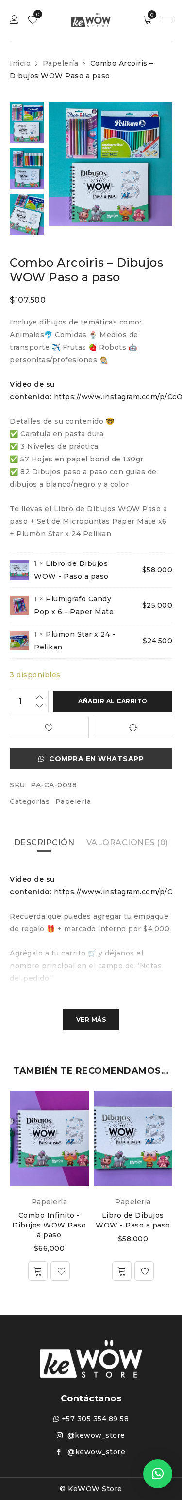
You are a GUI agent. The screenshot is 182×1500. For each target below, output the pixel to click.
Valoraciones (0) (127, 842)
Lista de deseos (37, 14)
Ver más (91, 1019)
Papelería (61, 63)
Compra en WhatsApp (96, 758)
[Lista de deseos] (60, 1271)
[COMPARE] (133, 727)
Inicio (20, 63)
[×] (157, 1473)
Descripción (44, 842)
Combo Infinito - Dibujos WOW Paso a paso (49, 1225)
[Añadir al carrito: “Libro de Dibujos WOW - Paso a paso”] (122, 1271)
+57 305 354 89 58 (94, 1419)
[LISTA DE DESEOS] (49, 727)
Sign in (14, 20)
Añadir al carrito (113, 701)
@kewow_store (94, 1435)
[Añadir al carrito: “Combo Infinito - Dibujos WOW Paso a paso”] (38, 1271)
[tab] (44, 843)
